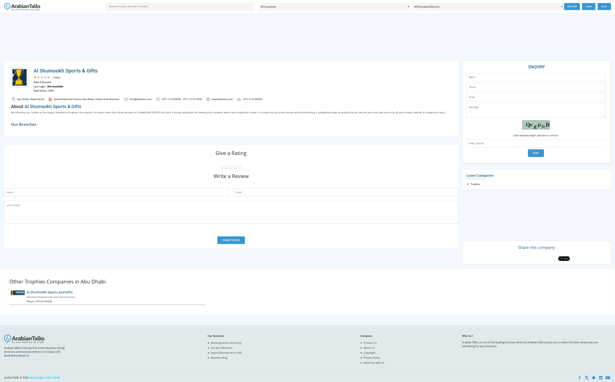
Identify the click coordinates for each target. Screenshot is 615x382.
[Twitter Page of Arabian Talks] (586, 377)
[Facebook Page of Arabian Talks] (579, 377)
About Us (369, 348)
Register (572, 6)
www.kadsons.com (222, 99)
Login (589, 6)
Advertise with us (374, 362)
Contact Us (370, 343)
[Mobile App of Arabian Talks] (593, 377)
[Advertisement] (100, 38)
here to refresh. (550, 135)
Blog (604, 6)
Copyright (369, 352)
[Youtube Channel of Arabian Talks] (608, 377)
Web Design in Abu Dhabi (44, 377)
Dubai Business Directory (226, 343)
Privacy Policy (372, 357)
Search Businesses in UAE (226, 352)
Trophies (475, 184)
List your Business (222, 348)
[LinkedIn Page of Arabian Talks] (601, 377)
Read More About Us (16, 355)
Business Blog (219, 357)
